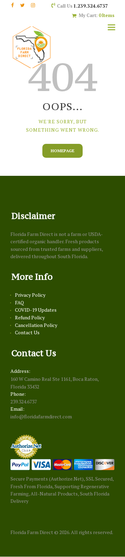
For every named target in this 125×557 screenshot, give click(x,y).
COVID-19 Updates (36, 309)
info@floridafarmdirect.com (41, 416)
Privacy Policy (30, 295)
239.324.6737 (23, 401)
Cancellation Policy (36, 325)
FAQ (19, 302)
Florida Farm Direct (31, 532)
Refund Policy (30, 317)
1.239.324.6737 (90, 5)
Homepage (62, 150)
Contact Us (27, 332)
